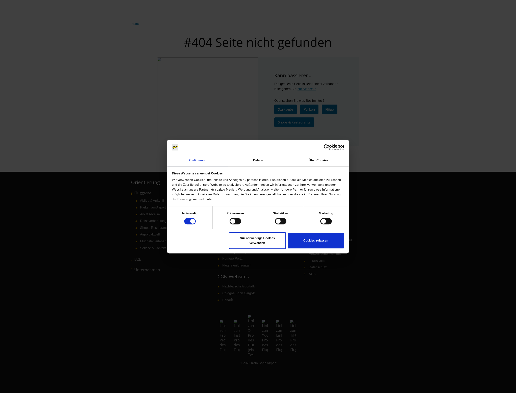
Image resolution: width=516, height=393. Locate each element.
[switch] (235, 221)
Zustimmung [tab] (198, 160)
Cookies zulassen (315, 240)
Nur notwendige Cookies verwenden (257, 240)
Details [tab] (258, 160)
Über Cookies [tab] (318, 160)
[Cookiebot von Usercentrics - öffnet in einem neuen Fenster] (326, 147)
